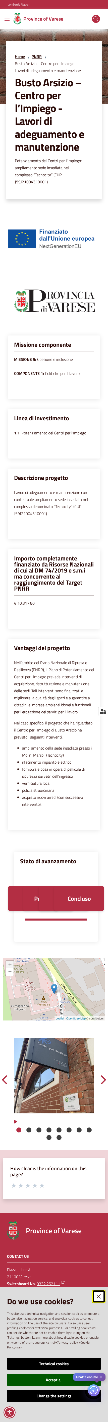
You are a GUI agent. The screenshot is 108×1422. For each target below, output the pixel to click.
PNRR (37, 56)
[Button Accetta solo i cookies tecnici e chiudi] (98, 1296)
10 (59, 1137)
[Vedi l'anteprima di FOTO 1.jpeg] (54, 1075)
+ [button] (10, 964)
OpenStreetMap (76, 1018)
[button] (95, 18)
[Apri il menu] (7, 19)
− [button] (10, 972)
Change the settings (54, 1396)
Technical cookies (54, 1364)
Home (20, 56)
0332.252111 (48, 1284)
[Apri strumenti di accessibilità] (10, 1412)
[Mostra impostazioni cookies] (103, 711)
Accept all (54, 1380)
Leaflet (60, 1018)
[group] (54, 1075)
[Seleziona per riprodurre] (15, 1121)
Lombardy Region (18, 4)
